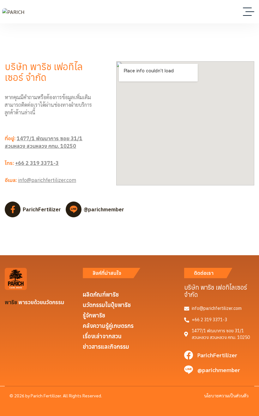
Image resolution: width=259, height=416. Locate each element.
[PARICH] (13, 12)
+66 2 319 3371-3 (37, 163)
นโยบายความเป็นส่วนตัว (226, 395)
